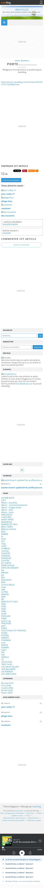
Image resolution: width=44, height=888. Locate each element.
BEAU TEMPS (7, 526)
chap (3, 543)
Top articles (30, 813)
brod (3, 539)
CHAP (3, 546)
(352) (7, 690)
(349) (6, 692)
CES (3, 541)
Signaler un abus (17, 816)
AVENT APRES (7, 519)
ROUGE (4, 645)
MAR (3, 596)
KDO (3, 582)
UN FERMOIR (7, 671)
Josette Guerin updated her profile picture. (22, 487)
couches (5, 551)
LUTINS (4, 592)
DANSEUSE (6, 558)
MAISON (5, 594)
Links (3, 587)
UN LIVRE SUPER (8, 674)
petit (3, 625)
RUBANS (5, 647)
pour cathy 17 (8, 707)
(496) (7, 688)
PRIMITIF (5, 637)
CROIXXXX (5, 555)
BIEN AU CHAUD (8, 529)
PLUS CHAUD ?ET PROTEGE (13, 630)
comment (6, 725)
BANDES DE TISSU (9, 524)
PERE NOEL (6, 623)
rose (3, 642)
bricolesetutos (22, 383)
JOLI (3, 577)
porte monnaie (22, 61)
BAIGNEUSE (6, 522)
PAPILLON (5, 616)
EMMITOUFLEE (7, 565)
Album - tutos (7, 512)
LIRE (3, 589)
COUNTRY (5, 553)
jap (2, 575)
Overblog (36, 806)
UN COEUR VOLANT (10, 666)
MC (2, 599)
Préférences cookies (34, 820)
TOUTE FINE (6, 662)
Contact (39, 813)
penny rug (6, 621)
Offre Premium (33, 818)
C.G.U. (28, 816)
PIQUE (4, 628)
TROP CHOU (6, 664)
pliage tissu (6, 716)
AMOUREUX (6, 514)
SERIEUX (5, 657)
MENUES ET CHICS (9, 601)
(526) (6, 685)
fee (2, 570)
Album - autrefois (9, 502)
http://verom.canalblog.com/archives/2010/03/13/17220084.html (21, 83)
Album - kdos (7, 510)
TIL (2, 659)
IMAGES (4, 572)
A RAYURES (6, 517)
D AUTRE (5, 560)
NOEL (3, 604)
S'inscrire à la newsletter (11, 180)
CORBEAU (5, 548)
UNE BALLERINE (8, 669)
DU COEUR (6, 563)
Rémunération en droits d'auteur (15, 818)
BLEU (3, 531)
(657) (7, 683)
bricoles (22, 9)
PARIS (3, 618)
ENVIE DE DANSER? (10, 567)
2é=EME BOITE (7, 497)
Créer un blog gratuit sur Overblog (11, 813)
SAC (3, 652)
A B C (3, 500)
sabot (3, 650)
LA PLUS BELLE (8, 584)
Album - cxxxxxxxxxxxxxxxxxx (14, 505)
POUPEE (5, 635)
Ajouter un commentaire (21, 245)
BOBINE (4, 534)
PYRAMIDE (6, 640)
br (2, 536)
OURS (3, 613)
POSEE (4, 633)
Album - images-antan (11, 507)
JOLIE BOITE (6, 580)
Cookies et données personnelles (13, 820)
